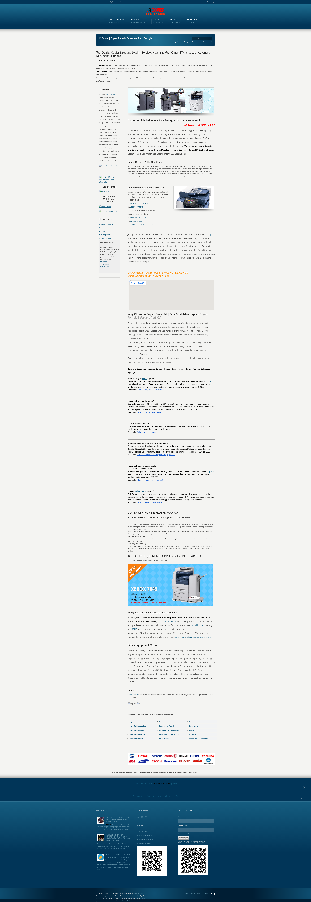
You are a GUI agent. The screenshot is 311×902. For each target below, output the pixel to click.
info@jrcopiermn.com (146, 836)
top (214, 894)
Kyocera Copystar (107, 224)
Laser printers (136, 207)
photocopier (190, 637)
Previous (136, 893)
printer (200, 637)
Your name (181, 817)
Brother (103, 228)
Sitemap (131, 901)
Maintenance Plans (138, 217)
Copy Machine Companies (198, 738)
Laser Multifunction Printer (169, 734)
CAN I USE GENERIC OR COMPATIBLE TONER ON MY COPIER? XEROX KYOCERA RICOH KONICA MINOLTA (117, 838)
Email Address (183, 825)
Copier (191, 730)
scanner (208, 637)
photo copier (112, 94)
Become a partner (145, 843)
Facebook (146, 817)
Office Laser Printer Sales (141, 224)
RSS (203, 2)
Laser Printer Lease (166, 722)
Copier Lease (134, 722)
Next (142, 893)
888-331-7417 (143, 832)
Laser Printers (194, 726)
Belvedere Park (196, 42)
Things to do (104, 264)
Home (178, 42)
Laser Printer (194, 722)
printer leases (141, 491)
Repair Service (106, 238)
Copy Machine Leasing (138, 726)
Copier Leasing (136, 221)
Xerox (103, 231)
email (177, 637)
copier (211, 234)
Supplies (205, 893)
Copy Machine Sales (137, 730)
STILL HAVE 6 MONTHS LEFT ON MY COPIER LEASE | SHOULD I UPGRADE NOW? (117, 819)
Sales (198, 893)
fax (182, 637)
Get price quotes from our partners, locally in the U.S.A (155, 796)
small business (198, 625)
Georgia (186, 42)
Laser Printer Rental (166, 726)
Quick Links (123, 2)
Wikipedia (103, 262)
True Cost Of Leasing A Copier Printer (118, 854)
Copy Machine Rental (137, 734)
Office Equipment (111, 2)
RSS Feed (125, 901)
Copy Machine (194, 734)
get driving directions (146, 839)
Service (102, 2)
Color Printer (163, 738)
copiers (210, 472)
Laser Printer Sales (136, 738)
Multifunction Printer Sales (169, 730)
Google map (104, 266)
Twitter (142, 817)
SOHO (134, 629)
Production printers (139, 203)
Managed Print (106, 235)
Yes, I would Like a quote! (155, 784)
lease (144, 379)
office (165, 621)
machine (172, 621)
